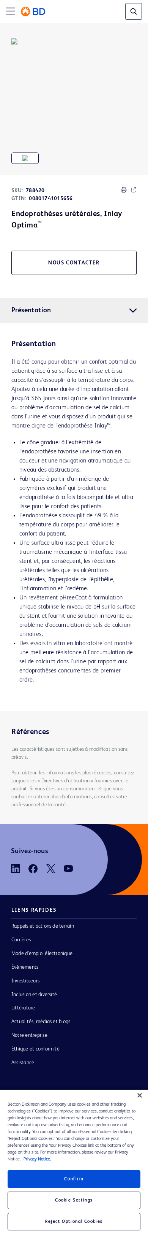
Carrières (21, 939)
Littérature (23, 1008)
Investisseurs (25, 981)
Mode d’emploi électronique (41, 953)
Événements (24, 967)
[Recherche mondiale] (133, 11)
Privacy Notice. (37, 1159)
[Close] (139, 1095)
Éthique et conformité (35, 1049)
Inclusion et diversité (34, 994)
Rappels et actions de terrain (42, 926)
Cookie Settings (74, 1200)
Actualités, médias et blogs (40, 1021)
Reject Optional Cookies (74, 1221)
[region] (74, 1164)
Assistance (22, 1062)
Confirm (73, 1179)
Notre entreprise (29, 1035)
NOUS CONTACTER (73, 262)
